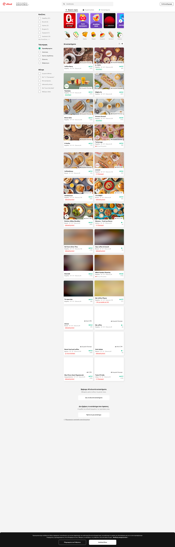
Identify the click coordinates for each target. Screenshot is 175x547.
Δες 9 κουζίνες (42, 39)
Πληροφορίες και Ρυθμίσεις (72, 542)
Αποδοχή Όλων (102, 542)
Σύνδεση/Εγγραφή (166, 4)
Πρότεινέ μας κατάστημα (93, 415)
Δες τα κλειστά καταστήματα (93, 397)
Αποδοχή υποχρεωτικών (120, 537)
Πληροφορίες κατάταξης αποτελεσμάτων (77, 419)
